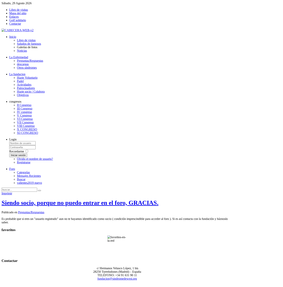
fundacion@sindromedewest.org (117, 278)
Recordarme (16, 151)
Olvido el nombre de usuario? (35, 158)
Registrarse (23, 162)
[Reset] (39, 190)
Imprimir (7, 193)
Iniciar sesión (18, 155)
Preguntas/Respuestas (31, 212)
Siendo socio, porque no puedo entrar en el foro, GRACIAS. (80, 202)
